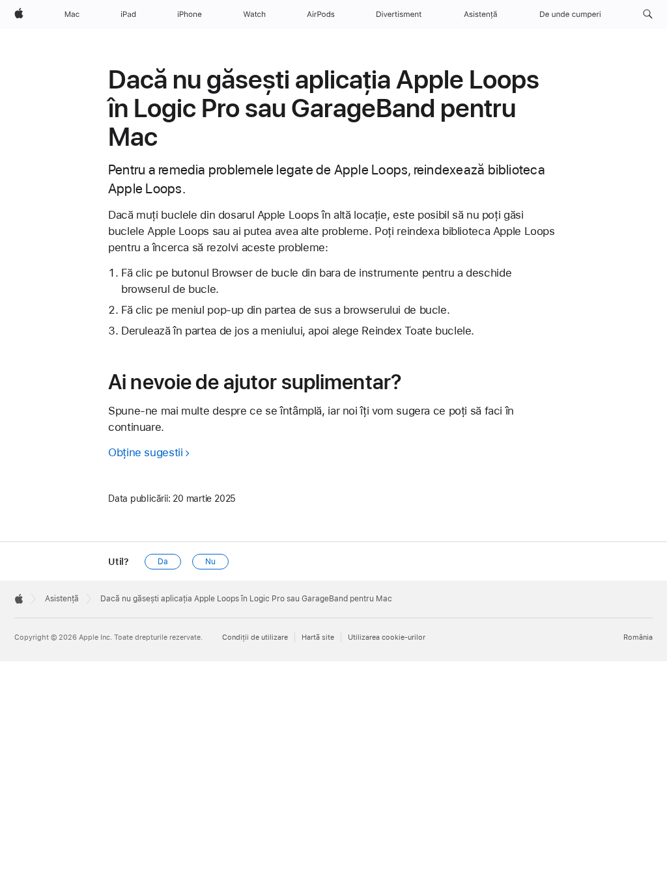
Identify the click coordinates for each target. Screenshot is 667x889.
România (638, 637)
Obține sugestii (145, 452)
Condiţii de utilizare (255, 637)
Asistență (62, 598)
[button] (648, 14)
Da (163, 561)
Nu (210, 561)
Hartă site (318, 637)
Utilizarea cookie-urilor (386, 637)
